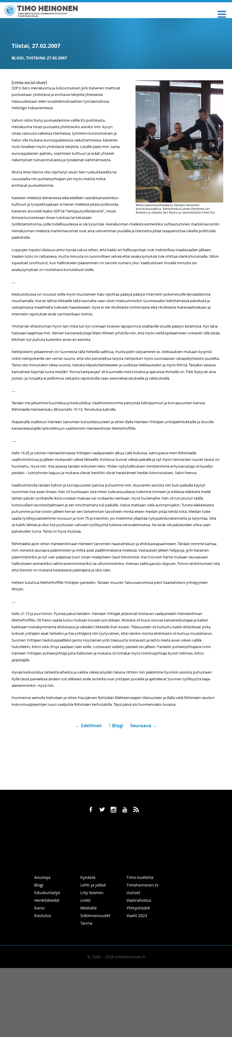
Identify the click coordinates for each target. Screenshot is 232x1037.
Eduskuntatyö (47, 892)
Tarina (86, 923)
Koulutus (42, 915)
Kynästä (87, 877)
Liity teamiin (92, 892)
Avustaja (42, 877)
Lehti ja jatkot (93, 885)
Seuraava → (143, 725)
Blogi (18, 58)
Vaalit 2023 (136, 915)
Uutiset (133, 892)
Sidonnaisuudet (95, 915)
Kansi (39, 908)
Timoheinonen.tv (142, 885)
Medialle (88, 908)
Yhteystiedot (138, 908)
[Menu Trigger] (222, 13)
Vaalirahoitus (138, 900)
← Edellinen (89, 725)
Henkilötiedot (46, 900)
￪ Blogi (116, 725)
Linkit (85, 900)
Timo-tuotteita (139, 877)
